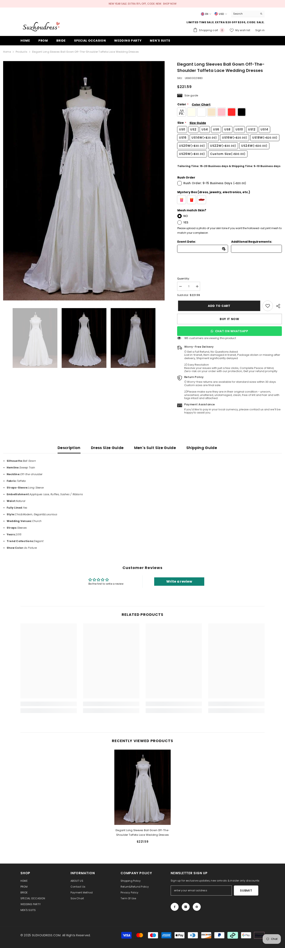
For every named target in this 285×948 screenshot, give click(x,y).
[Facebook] (175, 907)
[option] (84, 181)
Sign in (260, 30)
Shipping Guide (201, 447)
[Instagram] (186, 907)
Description (69, 447)
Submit (246, 890)
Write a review (179, 581)
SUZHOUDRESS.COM (46, 935)
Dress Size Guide (107, 447)
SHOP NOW (170, 3)
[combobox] (244, 14)
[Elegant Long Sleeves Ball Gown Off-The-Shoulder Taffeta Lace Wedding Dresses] (142, 787)
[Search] (248, 14)
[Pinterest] (197, 907)
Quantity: (183, 278)
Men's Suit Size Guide (155, 447)
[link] (267, 306)
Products (21, 52)
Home (7, 52)
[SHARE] (277, 306)
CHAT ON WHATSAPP (231, 331)
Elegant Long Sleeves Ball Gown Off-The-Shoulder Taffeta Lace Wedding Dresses (142, 832)
